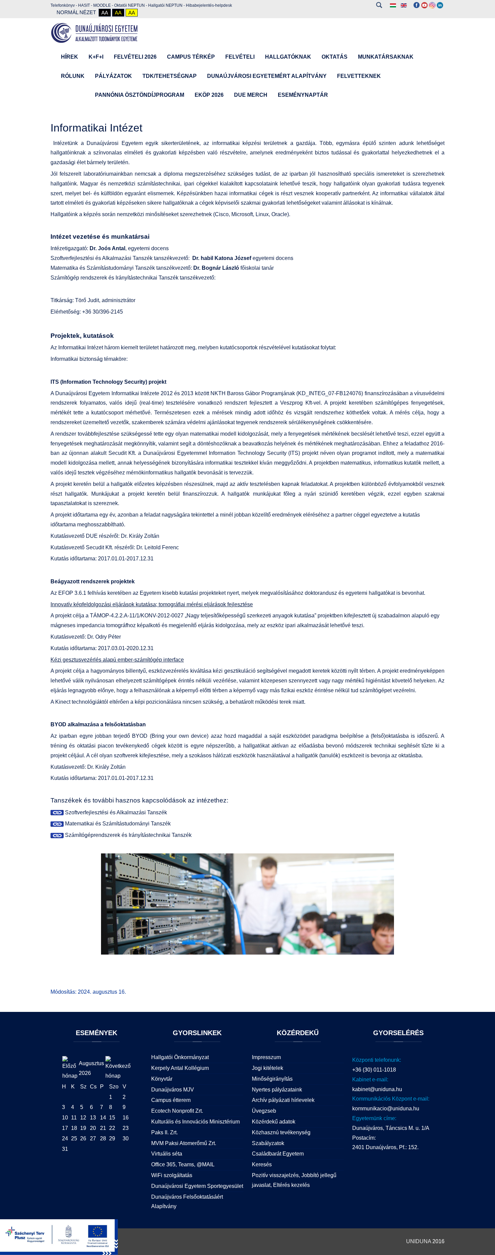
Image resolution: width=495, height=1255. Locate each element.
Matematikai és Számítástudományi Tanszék (117, 823)
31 (65, 1149)
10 (65, 1117)
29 (112, 1138)
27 (93, 1138)
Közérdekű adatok (273, 1122)
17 (65, 1128)
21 (103, 1128)
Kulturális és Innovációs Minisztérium (195, 1122)
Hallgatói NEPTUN (165, 5)
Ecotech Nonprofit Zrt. (177, 1111)
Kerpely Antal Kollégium (180, 1068)
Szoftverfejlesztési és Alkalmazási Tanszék (115, 812)
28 (103, 1138)
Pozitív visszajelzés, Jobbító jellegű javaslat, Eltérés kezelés (294, 1180)
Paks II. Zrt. (164, 1132)
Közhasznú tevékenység (281, 1132)
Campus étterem (171, 1100)
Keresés (379, 5)
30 (126, 1138)
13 (93, 1117)
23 (126, 1128)
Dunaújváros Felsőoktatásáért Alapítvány (187, 1201)
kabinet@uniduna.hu (377, 1089)
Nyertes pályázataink (277, 1089)
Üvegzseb (264, 1111)
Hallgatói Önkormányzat (180, 1057)
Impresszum (266, 1057)
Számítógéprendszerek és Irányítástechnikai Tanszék (128, 835)
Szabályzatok (268, 1143)
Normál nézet (76, 12)
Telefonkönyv (63, 5)
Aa (104, 13)
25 (74, 1138)
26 (83, 1138)
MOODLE (102, 5)
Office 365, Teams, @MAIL (182, 1164)
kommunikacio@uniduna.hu (385, 1108)
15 (112, 1117)
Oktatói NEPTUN (129, 5)
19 (83, 1128)
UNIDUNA (418, 1241)
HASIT (84, 5)
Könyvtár (161, 1079)
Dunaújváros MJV (172, 1089)
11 (74, 1117)
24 (65, 1138)
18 (74, 1128)
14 (103, 1117)
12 (83, 1117)
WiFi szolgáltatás (171, 1175)
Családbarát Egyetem (278, 1154)
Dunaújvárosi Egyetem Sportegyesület (197, 1186)
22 (112, 1128)
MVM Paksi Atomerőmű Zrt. (183, 1143)
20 (93, 1128)
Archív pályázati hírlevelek (283, 1100)
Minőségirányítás (272, 1079)
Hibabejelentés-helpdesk (209, 5)
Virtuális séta (166, 1154)
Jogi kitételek (267, 1068)
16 (126, 1117)
